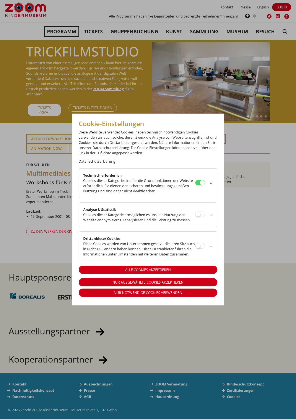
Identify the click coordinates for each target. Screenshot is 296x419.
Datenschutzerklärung (97, 161)
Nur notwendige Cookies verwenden (148, 292)
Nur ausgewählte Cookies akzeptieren (148, 282)
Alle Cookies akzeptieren (148, 269)
